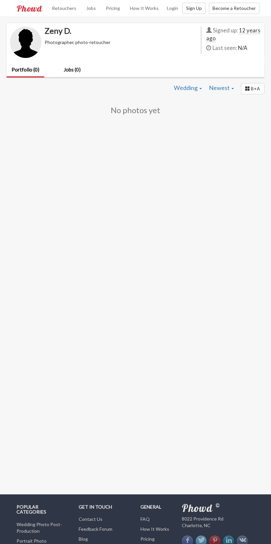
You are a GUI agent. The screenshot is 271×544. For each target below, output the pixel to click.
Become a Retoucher (234, 8)
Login (172, 8)
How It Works (144, 8)
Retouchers (64, 8)
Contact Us (90, 519)
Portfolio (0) (25, 69)
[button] (252, 88)
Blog (83, 539)
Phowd (29, 8)
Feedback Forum (95, 529)
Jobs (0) (72, 69)
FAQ (145, 519)
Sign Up (194, 8)
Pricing (113, 8)
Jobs (91, 8)
